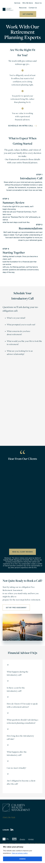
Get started (28, 14)
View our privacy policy (20, 853)
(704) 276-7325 (9, 817)
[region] (22, 853)
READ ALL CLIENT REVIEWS (22, 552)
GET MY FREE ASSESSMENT (16, 607)
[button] (22, 672)
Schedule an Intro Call (20, 126)
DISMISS (22, 859)
